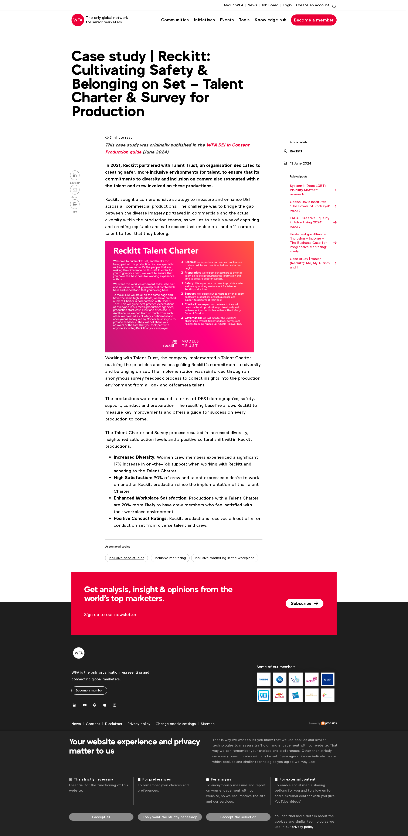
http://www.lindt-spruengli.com (312, 695)
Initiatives (204, 20)
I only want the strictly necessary (170, 817)
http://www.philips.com (264, 679)
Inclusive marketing (170, 557)
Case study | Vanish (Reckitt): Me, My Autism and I (310, 263)
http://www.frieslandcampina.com (327, 695)
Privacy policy (139, 723)
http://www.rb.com (312, 679)
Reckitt (296, 151)
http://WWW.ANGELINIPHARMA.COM (327, 679)
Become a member (314, 20)
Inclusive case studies (126, 557)
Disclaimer (113, 723)
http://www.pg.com (279, 679)
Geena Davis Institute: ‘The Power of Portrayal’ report (310, 206)
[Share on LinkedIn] (75, 175)
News (252, 5)
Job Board (270, 5)
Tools (244, 20)
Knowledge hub (270, 20)
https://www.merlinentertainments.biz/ (295, 679)
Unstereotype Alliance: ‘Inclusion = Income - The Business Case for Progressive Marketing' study (308, 242)
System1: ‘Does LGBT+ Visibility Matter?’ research (308, 190)
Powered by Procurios (276, 724)
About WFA (233, 5)
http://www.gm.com (264, 695)
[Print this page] (75, 204)
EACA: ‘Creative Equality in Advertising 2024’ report (309, 222)
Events (227, 20)
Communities (175, 20)
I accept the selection (238, 817)
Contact (93, 723)
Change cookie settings (176, 723)
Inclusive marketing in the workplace (225, 557)
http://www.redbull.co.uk (279, 695)
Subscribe (302, 603)
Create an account (312, 5)
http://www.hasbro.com (295, 695)
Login (287, 5)
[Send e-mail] (75, 190)
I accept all (101, 817)
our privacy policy (299, 826)
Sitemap (208, 723)
